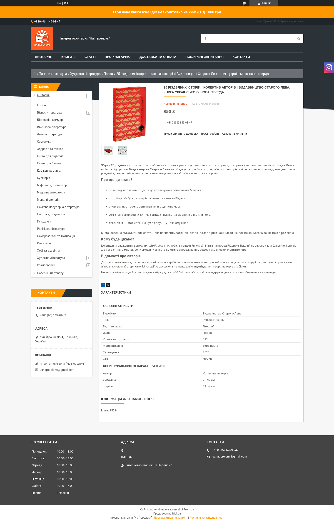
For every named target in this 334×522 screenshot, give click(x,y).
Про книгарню (117, 57)
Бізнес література (49, 112)
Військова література (51, 127)
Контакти (241, 57)
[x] (108, 285)
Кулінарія (43, 178)
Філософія (44, 243)
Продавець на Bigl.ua (167, 513)
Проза (108, 74)
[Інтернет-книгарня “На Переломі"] (42, 38)
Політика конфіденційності (206, 517)
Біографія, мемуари (50, 119)
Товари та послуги (53, 74)
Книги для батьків (49, 163)
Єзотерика (44, 141)
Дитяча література (49, 134)
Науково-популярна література (58, 207)
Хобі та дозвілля (48, 250)
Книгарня (43, 57)
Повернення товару (50, 273)
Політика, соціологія (51, 214)
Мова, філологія (48, 199)
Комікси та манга (48, 170)
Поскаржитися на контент (170, 517)
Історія (41, 105)
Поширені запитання (204, 57)
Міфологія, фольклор (52, 185)
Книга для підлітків (50, 156)
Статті (90, 57)
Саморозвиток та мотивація (56, 236)
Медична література (51, 192)
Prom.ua (189, 509)
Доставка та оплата (158, 57)
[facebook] (103, 285)
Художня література (85, 74)
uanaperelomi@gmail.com (57, 369)
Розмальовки (46, 265)
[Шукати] (298, 38)
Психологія (44, 221)
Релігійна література (51, 228)
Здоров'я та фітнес (50, 149)
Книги (66, 57)
